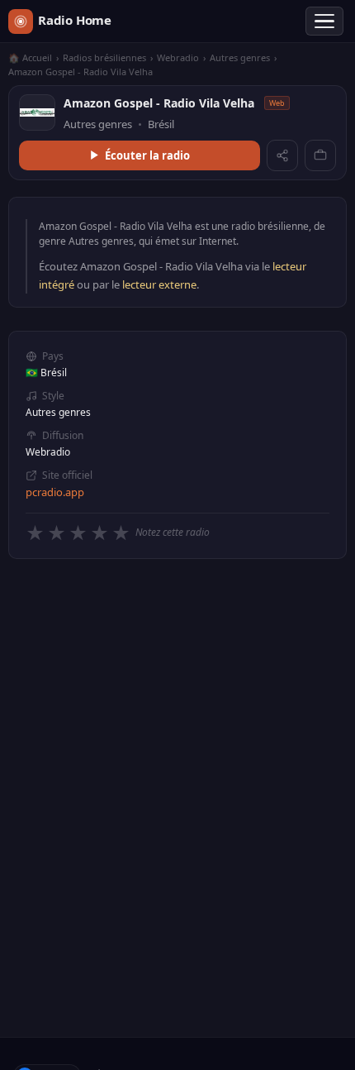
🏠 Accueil (30, 57)
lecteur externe (159, 284)
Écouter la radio (147, 155)
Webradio (178, 57)
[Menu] (324, 21)
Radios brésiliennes (104, 57)
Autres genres (240, 57)
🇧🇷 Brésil (46, 372)
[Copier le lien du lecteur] (320, 155)
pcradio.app (55, 492)
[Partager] (282, 155)
